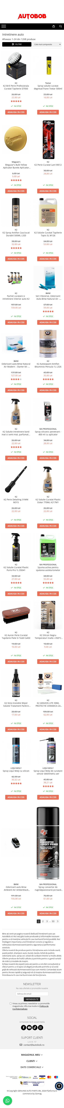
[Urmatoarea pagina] (58, 921)
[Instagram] (40, 1027)
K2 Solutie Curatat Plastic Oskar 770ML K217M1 (48, 501)
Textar (48, 83)
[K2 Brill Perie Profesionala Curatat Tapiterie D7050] (16, 65)
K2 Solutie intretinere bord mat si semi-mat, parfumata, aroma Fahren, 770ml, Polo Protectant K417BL (16, 433)
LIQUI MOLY (16, 768)
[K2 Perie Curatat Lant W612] (48, 139)
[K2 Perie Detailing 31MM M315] (16, 479)
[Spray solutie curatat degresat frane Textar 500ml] (48, 65)
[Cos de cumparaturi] (53, 26)
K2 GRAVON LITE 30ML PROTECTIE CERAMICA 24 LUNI (48, 704)
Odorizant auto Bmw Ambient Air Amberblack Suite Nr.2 (16, 888)
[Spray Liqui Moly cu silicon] (16, 750)
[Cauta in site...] (60, 26)
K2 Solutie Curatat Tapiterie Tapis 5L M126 (48, 234)
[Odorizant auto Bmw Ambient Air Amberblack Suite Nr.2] (16, 842)
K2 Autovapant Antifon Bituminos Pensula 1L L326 (48, 365)
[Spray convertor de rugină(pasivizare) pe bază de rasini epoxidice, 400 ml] (48, 842)
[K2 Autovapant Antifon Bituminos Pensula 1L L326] (48, 343)
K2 (16, 83)
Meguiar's (16, 162)
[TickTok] (35, 1027)
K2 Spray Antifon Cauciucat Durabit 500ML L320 (16, 234)
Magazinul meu (31, 1054)
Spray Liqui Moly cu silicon (16, 770)
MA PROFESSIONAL (48, 429)
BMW (48, 293)
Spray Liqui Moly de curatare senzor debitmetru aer (48, 772)
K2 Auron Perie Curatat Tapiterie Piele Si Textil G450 (16, 636)
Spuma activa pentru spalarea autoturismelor (48, 569)
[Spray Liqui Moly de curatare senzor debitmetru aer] (48, 750)
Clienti (30, 1061)
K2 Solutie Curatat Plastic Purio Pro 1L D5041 (16, 569)
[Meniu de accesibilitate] (59, 1086)
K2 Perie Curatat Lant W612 (48, 164)
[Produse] (4, 27)
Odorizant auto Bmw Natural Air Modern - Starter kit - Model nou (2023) (16, 365)
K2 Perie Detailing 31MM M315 (16, 501)
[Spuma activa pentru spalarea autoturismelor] (48, 547)
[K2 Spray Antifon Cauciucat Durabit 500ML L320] (16, 212)
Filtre (18, 44)
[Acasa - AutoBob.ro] (32, 16)
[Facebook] (23, 1027)
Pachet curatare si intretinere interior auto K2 (16, 297)
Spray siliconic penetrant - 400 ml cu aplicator (48, 433)
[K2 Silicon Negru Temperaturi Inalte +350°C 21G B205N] (48, 615)
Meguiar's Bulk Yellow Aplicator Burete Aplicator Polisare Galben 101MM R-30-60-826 (16, 166)
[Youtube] (29, 1027)
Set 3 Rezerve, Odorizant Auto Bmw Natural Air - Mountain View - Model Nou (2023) (48, 297)
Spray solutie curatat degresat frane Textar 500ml (48, 87)
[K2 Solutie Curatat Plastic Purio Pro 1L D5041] (16, 547)
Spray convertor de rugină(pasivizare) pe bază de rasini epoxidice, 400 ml (48, 888)
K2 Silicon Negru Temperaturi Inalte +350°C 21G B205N (48, 636)
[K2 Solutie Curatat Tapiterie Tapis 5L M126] (48, 212)
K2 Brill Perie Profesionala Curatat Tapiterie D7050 (16, 87)
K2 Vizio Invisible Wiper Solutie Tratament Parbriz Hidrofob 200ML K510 (16, 704)
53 (53, 921)
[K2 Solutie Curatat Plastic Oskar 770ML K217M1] (48, 479)
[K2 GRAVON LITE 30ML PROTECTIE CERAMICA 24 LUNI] (48, 682)
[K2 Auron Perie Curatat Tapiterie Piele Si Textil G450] (16, 615)
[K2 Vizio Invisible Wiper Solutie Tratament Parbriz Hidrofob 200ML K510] (16, 682)
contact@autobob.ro (33, 1044)
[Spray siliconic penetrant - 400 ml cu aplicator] (48, 411)
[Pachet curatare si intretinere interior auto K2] (16, 278)
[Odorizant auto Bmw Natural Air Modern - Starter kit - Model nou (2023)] (16, 343)
